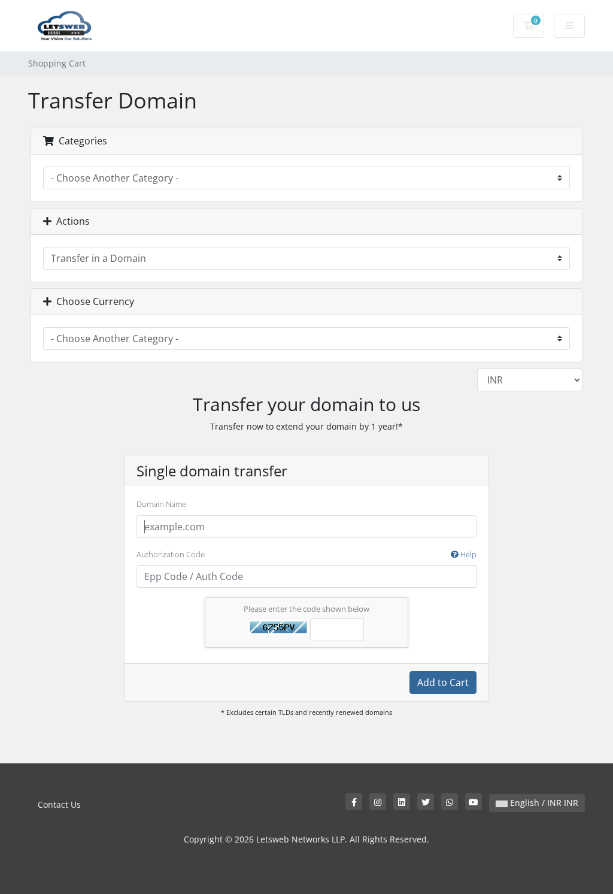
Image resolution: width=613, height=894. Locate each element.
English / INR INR (543, 802)
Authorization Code (306, 554)
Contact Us (59, 804)
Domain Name (161, 504)
